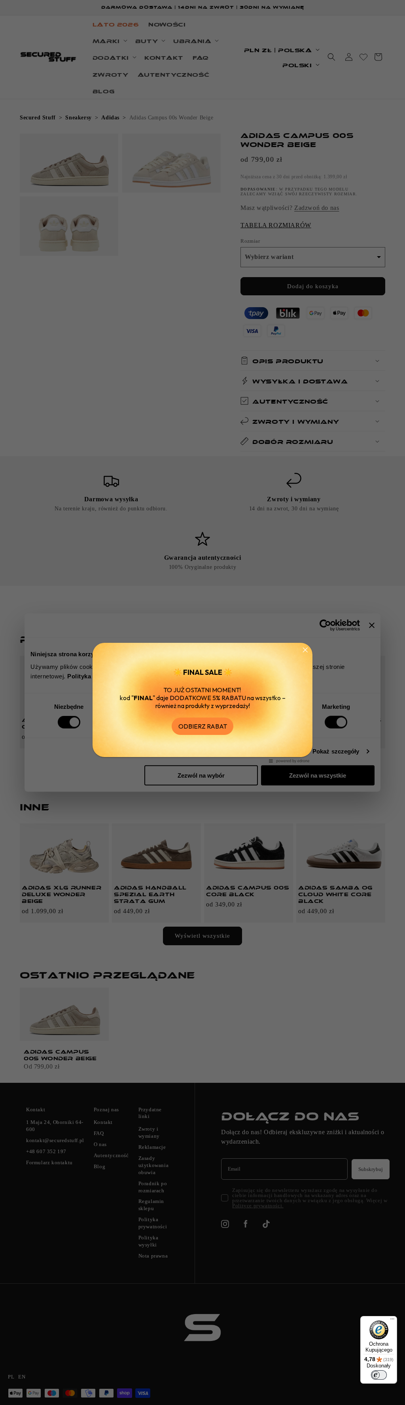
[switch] (379, 1375)
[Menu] (392, 1321)
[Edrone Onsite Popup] (202, 702)
